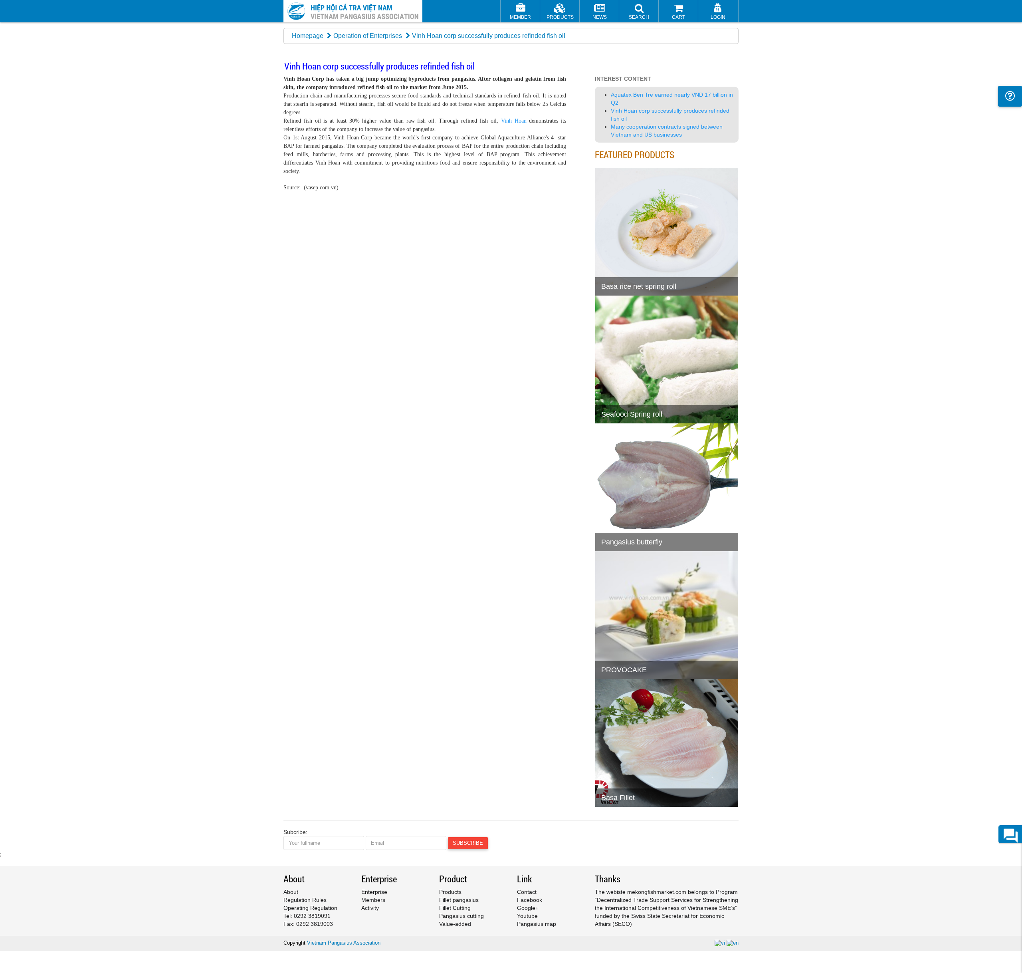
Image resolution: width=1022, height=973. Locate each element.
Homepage (307, 35)
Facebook (529, 900)
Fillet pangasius (459, 900)
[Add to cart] (605, 269)
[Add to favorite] (624, 269)
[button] (639, 12)
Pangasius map (536, 924)
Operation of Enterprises (367, 35)
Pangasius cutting (461, 916)
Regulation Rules (305, 900)
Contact (527, 892)
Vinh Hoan (514, 121)
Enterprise (374, 892)
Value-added (455, 924)
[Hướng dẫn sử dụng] (1010, 96)
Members (373, 900)
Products (450, 892)
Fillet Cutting (455, 908)
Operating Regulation (310, 908)
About (290, 892)
